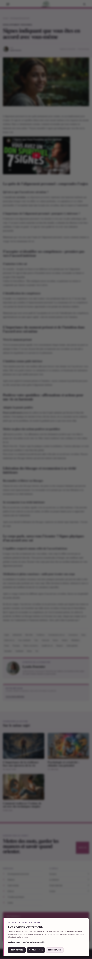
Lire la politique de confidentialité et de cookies (27, 942)
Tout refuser (17, 950)
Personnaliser (54, 950)
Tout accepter (36, 950)
